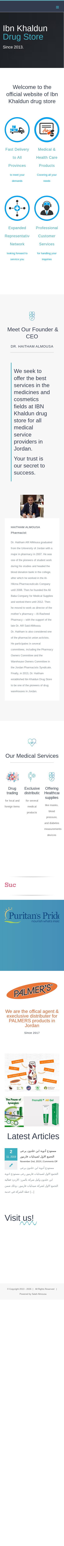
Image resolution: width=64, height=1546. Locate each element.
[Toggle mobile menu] (57, 7)
